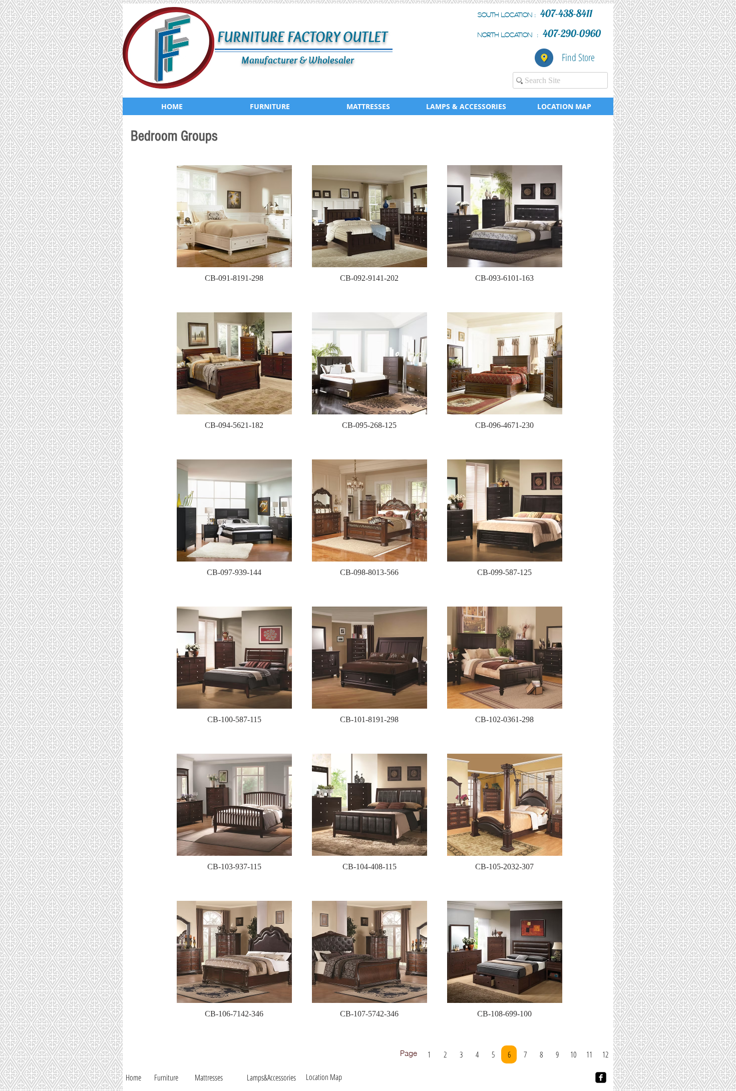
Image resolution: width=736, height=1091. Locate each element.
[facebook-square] (600, 1077)
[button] (234, 228)
